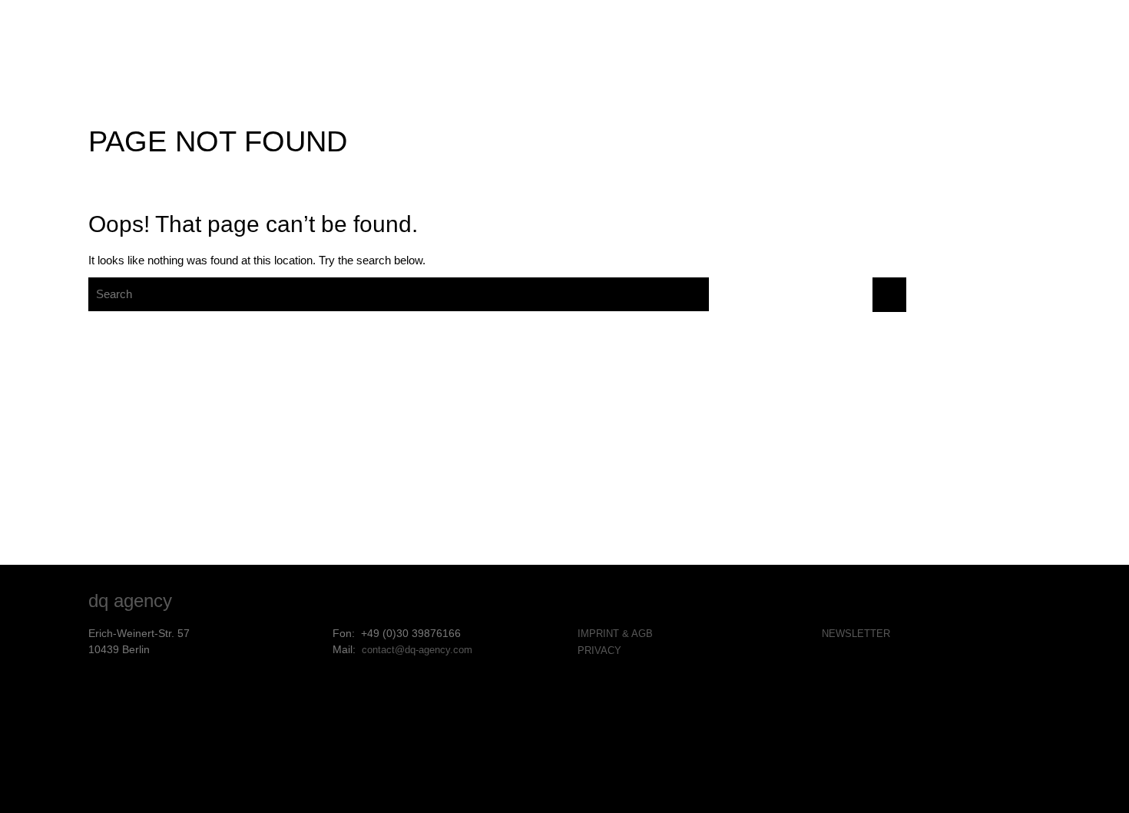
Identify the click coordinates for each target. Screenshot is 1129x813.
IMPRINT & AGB (615, 633)
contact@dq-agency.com (417, 649)
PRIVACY (599, 650)
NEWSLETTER (856, 633)
